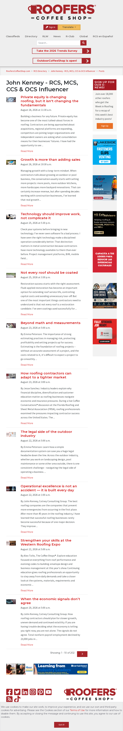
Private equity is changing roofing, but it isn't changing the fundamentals (49, 101)
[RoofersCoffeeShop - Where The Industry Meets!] (62, 12)
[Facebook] (9, 692)
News (57, 36)
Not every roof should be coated (49, 273)
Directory (31, 36)
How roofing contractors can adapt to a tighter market (46, 375)
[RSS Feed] (9, 699)
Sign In (52, 27)
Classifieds (13, 36)
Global (83, 36)
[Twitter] (17, 692)
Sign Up (104, 125)
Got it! (61, 724)
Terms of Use (77, 710)
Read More (27, 151)
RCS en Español (103, 36)
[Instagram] (33, 692)
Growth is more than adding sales (50, 160)
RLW (45, 36)
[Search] (83, 43)
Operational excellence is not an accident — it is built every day (49, 488)
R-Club (70, 36)
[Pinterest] (40, 692)
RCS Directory (40, 71)
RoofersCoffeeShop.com (18, 71)
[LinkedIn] (25, 692)
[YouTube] (48, 692)
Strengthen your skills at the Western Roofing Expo (46, 542)
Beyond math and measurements (50, 323)
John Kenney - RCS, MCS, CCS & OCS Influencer (73, 71)
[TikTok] (17, 699)
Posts (101, 71)
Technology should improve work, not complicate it (51, 216)
